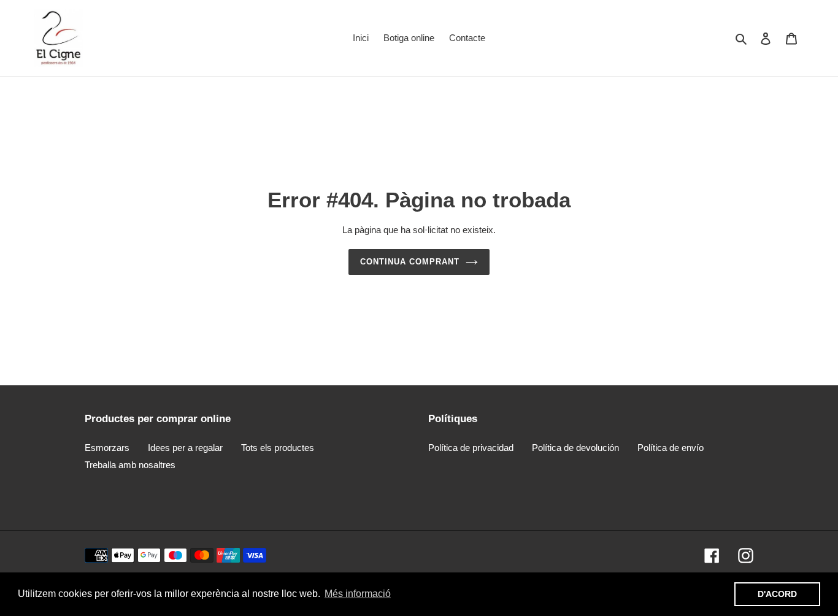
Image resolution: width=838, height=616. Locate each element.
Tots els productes (277, 447)
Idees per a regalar (185, 447)
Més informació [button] (358, 593)
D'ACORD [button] (777, 594)
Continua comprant (410, 261)
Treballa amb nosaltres (130, 465)
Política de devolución (575, 447)
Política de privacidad (470, 447)
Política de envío (670, 447)
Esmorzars (107, 447)
